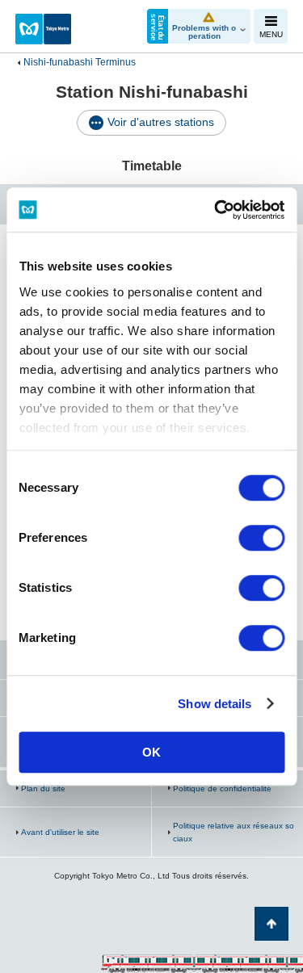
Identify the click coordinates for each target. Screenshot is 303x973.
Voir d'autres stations (160, 121)
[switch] (261, 538)
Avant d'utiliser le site (60, 832)
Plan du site (43, 788)
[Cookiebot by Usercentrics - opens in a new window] (215, 209)
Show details (214, 704)
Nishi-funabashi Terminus (79, 62)
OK (151, 752)
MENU (271, 34)
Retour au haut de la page (271, 924)
